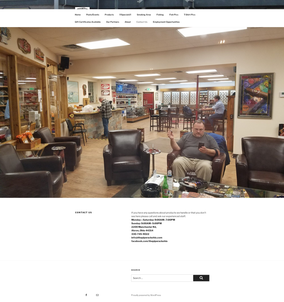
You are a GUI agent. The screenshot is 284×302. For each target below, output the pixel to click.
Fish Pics (173, 14)
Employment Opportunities (166, 22)
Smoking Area (144, 14)
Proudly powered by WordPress (146, 295)
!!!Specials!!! (125, 14)
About (128, 22)
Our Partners (112, 22)
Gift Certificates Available (88, 22)
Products (109, 14)
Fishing (160, 14)
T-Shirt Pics (189, 14)
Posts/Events (92, 14)
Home (78, 14)
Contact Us (141, 22)
